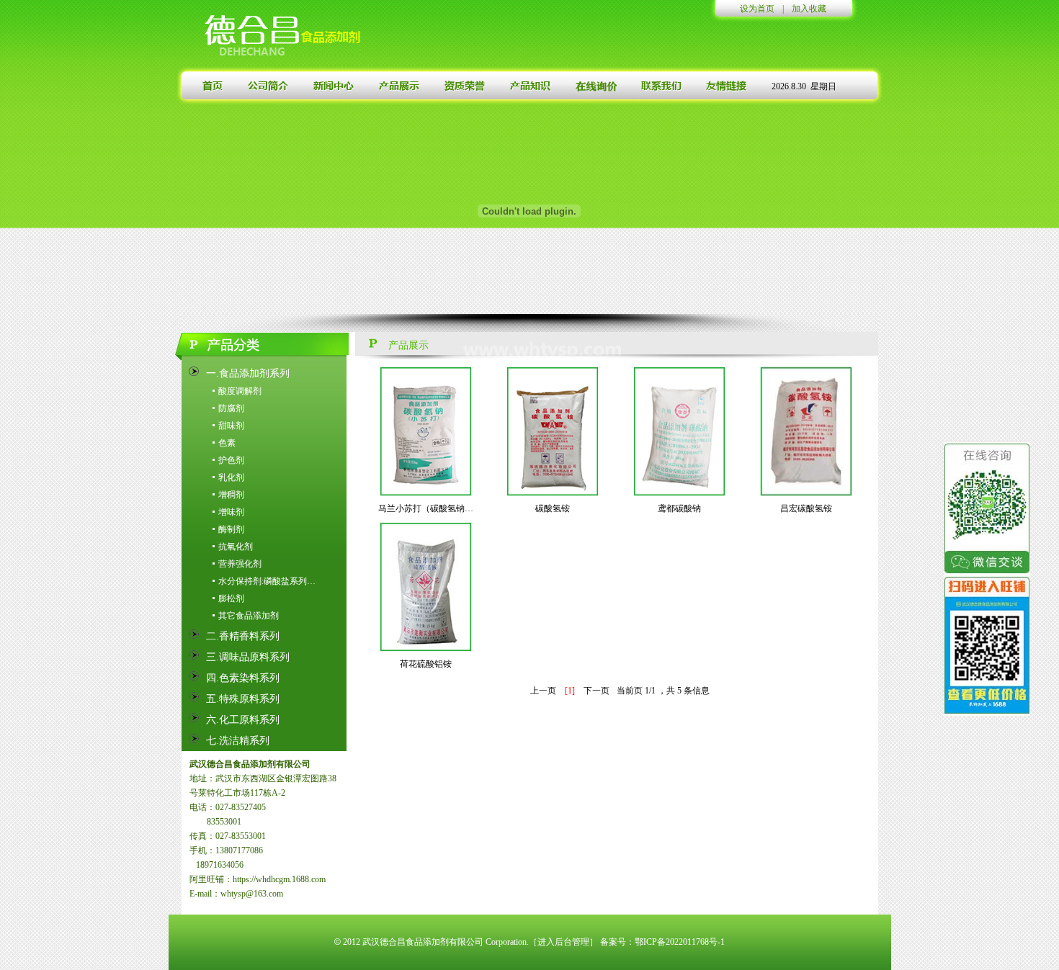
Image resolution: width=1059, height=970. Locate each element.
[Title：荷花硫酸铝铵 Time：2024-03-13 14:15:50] (426, 586)
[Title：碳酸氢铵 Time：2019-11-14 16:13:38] (552, 431)
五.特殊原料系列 (243, 698)
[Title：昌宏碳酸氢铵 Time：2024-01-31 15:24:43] (806, 431)
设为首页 (757, 9)
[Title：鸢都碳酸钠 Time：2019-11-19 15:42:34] (679, 431)
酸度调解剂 (240, 391)
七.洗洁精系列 (237, 740)
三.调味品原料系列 (248, 657)
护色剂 (231, 460)
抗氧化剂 (235, 547)
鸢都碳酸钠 (679, 508)
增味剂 (231, 512)
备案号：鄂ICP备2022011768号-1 (662, 942)
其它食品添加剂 (248, 616)
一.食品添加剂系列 (248, 373)
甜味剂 (231, 426)
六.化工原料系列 (243, 719)
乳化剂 (231, 477)
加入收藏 (809, 9)
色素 (227, 443)
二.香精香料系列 (243, 636)
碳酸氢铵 (552, 508)
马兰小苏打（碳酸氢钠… (425, 508)
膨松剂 (231, 598)
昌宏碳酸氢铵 (806, 508)
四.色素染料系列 (243, 678)
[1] (570, 691)
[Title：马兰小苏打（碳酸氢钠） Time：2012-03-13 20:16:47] (426, 431)
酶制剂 (231, 529)
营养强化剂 (240, 564)
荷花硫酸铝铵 (426, 664)
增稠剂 (231, 495)
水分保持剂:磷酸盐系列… (267, 581)
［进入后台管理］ (563, 942)
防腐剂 (231, 408)
